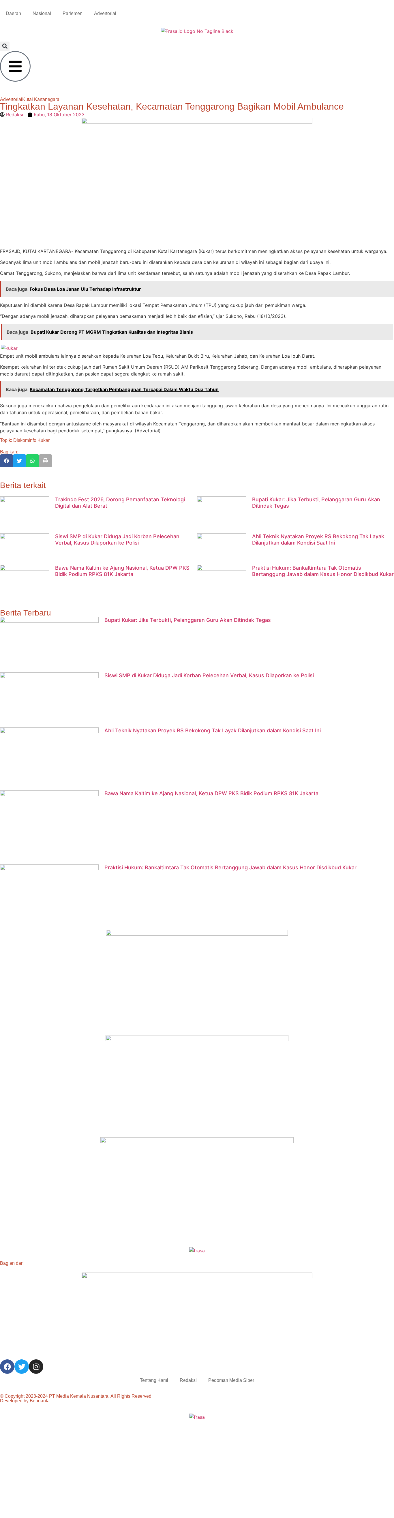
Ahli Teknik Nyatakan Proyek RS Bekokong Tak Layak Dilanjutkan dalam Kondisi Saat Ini (318, 539)
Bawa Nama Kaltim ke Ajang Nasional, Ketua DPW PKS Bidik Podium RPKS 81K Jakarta (122, 571)
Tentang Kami (154, 1380)
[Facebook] (7, 1366)
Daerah (13, 13)
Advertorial (105, 13)
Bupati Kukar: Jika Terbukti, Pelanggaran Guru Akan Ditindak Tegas (187, 620)
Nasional (42, 13)
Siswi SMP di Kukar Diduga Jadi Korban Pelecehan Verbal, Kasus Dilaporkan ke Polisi (117, 539)
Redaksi (188, 1380)
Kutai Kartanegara (40, 99)
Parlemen (72, 13)
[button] (5, 46)
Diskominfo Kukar (31, 440)
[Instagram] (36, 1366)
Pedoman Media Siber (231, 1380)
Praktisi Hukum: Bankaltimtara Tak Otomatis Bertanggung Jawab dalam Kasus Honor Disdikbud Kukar (323, 571)
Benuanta (40, 1400)
